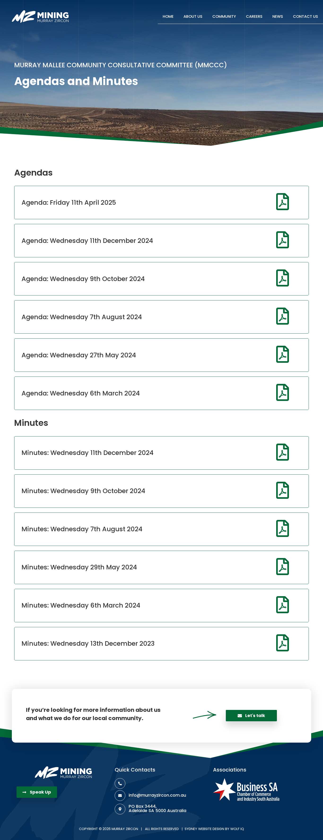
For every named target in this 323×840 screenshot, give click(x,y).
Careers (254, 16)
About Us (192, 16)
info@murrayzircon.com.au (157, 795)
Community (224, 16)
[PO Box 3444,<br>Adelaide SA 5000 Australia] (120, 809)
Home (168, 16)
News (277, 16)
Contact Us (305, 16)
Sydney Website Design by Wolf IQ (214, 828)
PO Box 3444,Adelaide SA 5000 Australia (157, 808)
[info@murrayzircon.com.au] (120, 795)
